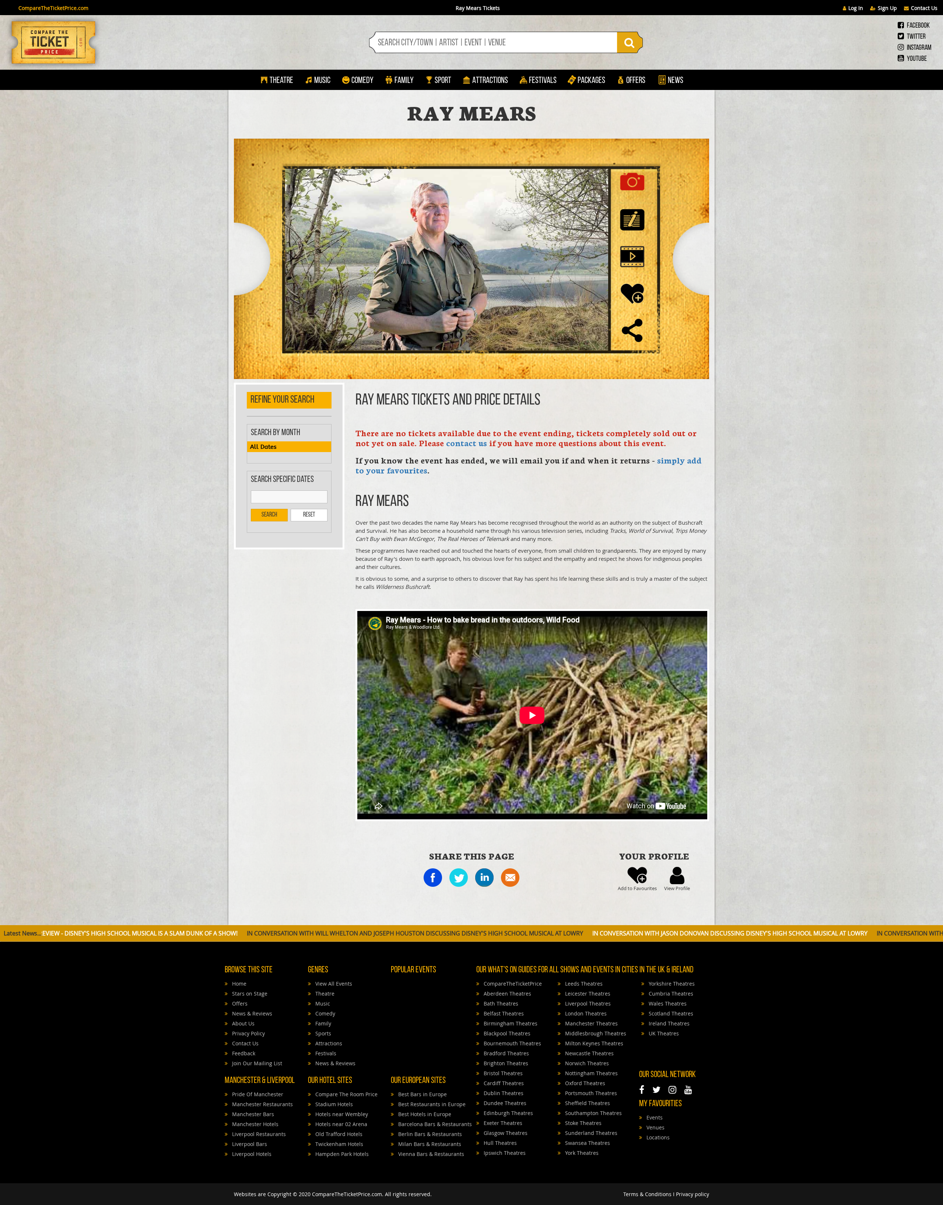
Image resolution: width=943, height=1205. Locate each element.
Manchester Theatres (591, 1023)
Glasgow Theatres (504, 1132)
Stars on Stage (249, 993)
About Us (243, 1023)
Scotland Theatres (670, 1013)
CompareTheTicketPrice (512, 983)
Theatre (281, 80)
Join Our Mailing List (256, 1063)
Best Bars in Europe (422, 1094)
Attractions (490, 80)
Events (654, 1117)
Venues (655, 1127)
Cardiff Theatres (503, 1083)
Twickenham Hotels (338, 1143)
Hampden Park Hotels (341, 1153)
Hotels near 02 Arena (340, 1124)
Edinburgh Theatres (507, 1113)
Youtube (916, 59)
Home (238, 983)
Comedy (362, 80)
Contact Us (924, 7)
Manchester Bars (252, 1114)
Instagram (918, 48)
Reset (309, 515)
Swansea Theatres (587, 1142)
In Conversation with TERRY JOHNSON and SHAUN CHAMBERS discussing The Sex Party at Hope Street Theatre (732, 933)
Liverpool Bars (249, 1143)
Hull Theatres (499, 1142)
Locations (657, 1137)
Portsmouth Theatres (590, 1093)
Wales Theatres (667, 1003)
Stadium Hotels (333, 1104)
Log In (855, 7)
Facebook (918, 25)
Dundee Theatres (504, 1103)
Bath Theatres (500, 1003)
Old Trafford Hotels (338, 1134)
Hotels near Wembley (341, 1114)
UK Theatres (663, 1033)
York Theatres (581, 1152)
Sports (322, 1033)
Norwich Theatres (586, 1063)
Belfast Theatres (503, 1013)
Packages (591, 80)
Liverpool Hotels (251, 1153)
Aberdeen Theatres (506, 993)
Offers (635, 80)
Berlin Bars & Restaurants (429, 1134)
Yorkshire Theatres (671, 983)
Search (269, 515)
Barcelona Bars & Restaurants (434, 1124)
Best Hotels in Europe (424, 1114)
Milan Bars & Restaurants (429, 1143)
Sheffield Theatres (587, 1103)
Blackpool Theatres (506, 1033)
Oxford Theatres (584, 1083)
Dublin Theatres (502, 1093)
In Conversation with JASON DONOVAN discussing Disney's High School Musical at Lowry (418, 933)
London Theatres (585, 1013)
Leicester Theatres (587, 993)
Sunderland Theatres (590, 1132)
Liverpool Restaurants (258, 1134)
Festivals (543, 80)
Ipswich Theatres (504, 1152)
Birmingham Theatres (509, 1023)
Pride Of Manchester (257, 1094)
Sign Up (887, 7)
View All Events (333, 983)
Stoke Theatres (583, 1122)
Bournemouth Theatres (511, 1043)
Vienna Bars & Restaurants (430, 1153)
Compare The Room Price (346, 1094)
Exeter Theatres (502, 1122)
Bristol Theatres (502, 1073)
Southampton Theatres (593, 1113)
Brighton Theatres (505, 1063)
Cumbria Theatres (670, 993)
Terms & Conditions (647, 1194)
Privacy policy (692, 1194)
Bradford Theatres (505, 1053)
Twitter (916, 37)
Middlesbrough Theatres (595, 1033)
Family (404, 80)
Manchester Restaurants (262, 1104)
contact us (466, 442)
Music (322, 80)
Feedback (243, 1053)
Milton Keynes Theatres (593, 1043)
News (674, 80)
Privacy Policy (248, 1033)
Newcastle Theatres (589, 1053)
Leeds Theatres (583, 983)
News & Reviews (251, 1013)
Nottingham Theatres (591, 1073)
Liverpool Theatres (587, 1003)
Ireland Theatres (668, 1023)
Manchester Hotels (254, 1124)
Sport (442, 80)
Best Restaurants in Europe (431, 1104)
